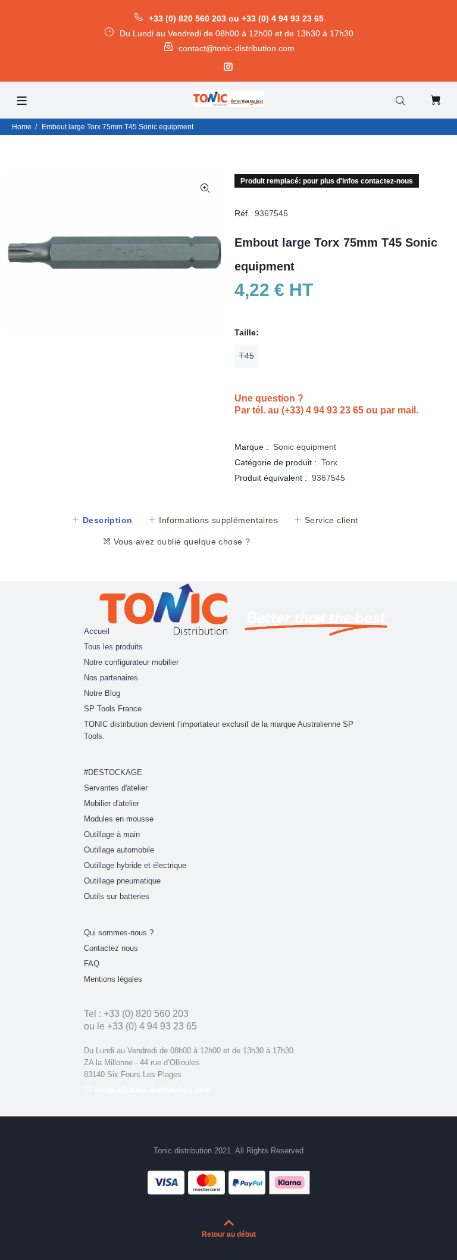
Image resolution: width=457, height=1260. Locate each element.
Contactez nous (111, 948)
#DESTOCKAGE (113, 772)
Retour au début (229, 1234)
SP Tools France (113, 708)
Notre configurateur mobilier (131, 662)
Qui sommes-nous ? (119, 932)
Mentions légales (113, 979)
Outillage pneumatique (122, 880)
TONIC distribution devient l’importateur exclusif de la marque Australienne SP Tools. (218, 730)
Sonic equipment (304, 447)
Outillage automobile (119, 849)
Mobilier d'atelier (111, 803)
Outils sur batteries (116, 896)
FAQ (91, 963)
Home (22, 127)
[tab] (102, 520)
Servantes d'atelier (116, 787)
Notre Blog (102, 693)
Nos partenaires (111, 677)
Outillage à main (112, 834)
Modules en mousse (119, 818)
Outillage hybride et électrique (135, 865)
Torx (329, 462)
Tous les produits (113, 646)
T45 (246, 355)
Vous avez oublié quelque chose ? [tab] (180, 541)
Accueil (96, 631)
